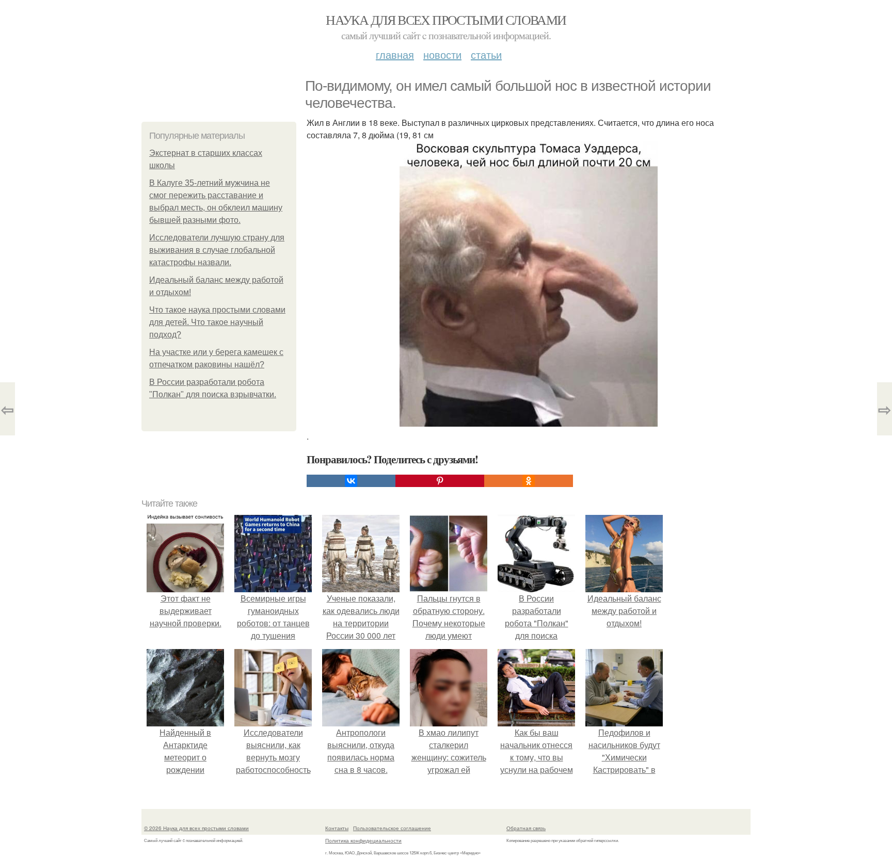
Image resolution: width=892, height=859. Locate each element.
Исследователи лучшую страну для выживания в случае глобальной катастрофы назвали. (216, 250)
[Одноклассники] (528, 481)
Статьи (486, 54)
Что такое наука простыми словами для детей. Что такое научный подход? (217, 322)
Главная (395, 54)
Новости (442, 54)
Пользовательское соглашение (392, 828)
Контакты (336, 828)
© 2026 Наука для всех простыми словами (196, 828)
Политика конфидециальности (363, 840)
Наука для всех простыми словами (446, 19)
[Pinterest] (439, 481)
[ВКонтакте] (351, 481)
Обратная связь (526, 828)
